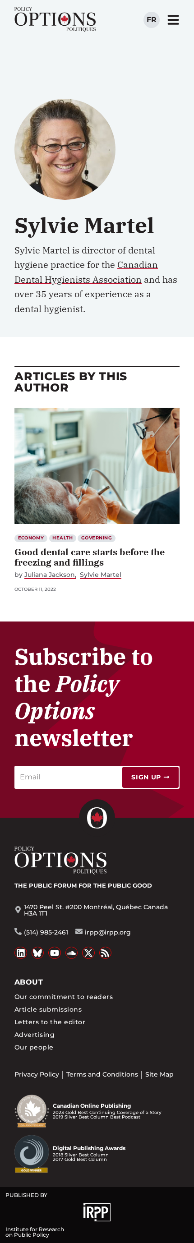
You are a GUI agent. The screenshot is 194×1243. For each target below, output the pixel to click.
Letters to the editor (49, 1022)
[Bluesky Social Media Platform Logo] (38, 953)
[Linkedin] (20, 953)
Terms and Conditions (102, 1074)
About (28, 982)
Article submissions (48, 1009)
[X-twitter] (88, 953)
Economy (31, 538)
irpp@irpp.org (108, 932)
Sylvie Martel (100, 575)
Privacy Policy (36, 1074)
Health (62, 538)
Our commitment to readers (63, 997)
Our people (34, 1047)
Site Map (159, 1074)
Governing (96, 538)
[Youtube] (54, 953)
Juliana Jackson (49, 575)
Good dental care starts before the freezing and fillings (89, 557)
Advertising (34, 1035)
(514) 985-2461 (46, 932)
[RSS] (105, 953)
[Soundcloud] (71, 953)
